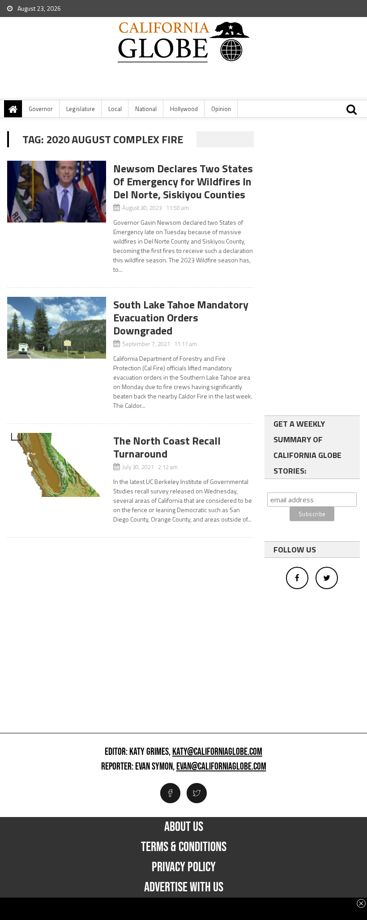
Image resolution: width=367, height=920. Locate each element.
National (146, 108)
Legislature (80, 108)
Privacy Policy (184, 867)
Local (115, 108)
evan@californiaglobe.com (221, 766)
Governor (41, 108)
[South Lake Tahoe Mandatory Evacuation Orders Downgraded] (56, 328)
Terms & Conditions (183, 847)
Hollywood (184, 108)
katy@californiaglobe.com (217, 752)
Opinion (221, 108)
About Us (183, 827)
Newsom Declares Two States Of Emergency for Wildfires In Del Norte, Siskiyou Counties (183, 181)
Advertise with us (183, 887)
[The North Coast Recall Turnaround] (56, 465)
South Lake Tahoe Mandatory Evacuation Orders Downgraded (180, 317)
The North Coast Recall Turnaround (167, 447)
